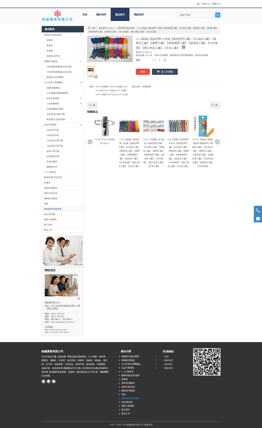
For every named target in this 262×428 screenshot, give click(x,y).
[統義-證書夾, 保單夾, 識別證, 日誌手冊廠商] (206, 362)
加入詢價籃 (167, 71)
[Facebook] (43, 381)
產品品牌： (137, 86)
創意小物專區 (50, 219)
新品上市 (48, 230)
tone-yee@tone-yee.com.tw (63, 322)
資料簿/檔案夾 (50, 188)
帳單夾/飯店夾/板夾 (53, 177)
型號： (92, 86)
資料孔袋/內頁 (50, 193)
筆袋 (46, 204)
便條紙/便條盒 (50, 61)
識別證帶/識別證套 (53, 209)
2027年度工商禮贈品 (53, 82)
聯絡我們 (139, 14)
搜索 (217, 14)
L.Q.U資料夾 (50, 172)
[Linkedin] (48, 381)
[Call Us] (258, 210)
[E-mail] (258, 218)
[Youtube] (54, 381)
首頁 (84, 14)
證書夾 (47, 183)
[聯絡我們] (63, 250)
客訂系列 (48, 225)
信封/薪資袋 (49, 214)
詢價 (142, 71)
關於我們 (101, 14)
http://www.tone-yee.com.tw (57, 332)
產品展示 (120, 14)
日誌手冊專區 (50, 125)
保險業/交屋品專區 (53, 35)
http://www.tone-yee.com (55, 330)
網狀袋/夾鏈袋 (50, 198)
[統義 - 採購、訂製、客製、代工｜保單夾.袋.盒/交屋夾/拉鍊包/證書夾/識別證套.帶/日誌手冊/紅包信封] (57, 16)
